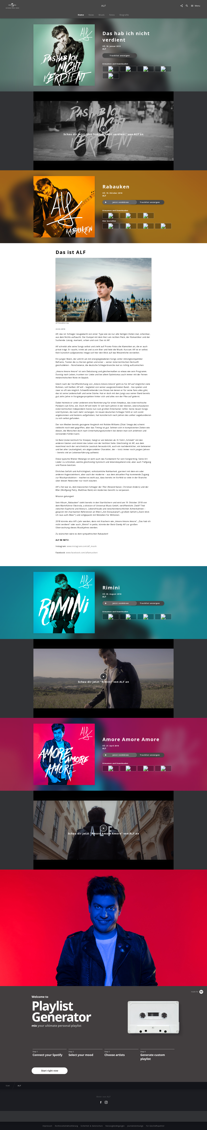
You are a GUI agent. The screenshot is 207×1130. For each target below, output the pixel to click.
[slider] (94, 167)
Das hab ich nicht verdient (126, 36)
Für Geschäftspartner (155, 1126)
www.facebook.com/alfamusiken (82, 552)
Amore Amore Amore (131, 739)
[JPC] (163, 226)
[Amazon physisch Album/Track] (111, 226)
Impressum (47, 1126)
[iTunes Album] (128, 69)
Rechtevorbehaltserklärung (66, 1126)
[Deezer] (111, 76)
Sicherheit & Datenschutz (92, 1126)
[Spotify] (146, 69)
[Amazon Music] (163, 69)
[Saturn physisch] (146, 226)
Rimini (111, 587)
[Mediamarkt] (128, 226)
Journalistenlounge (135, 1126)
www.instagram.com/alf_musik (82, 546)
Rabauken (116, 186)
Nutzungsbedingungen (115, 1126)
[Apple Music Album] (111, 69)
